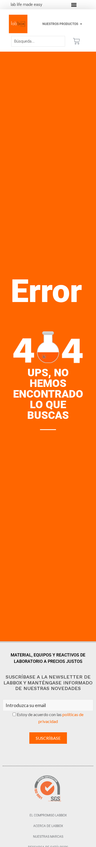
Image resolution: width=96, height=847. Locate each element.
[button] (73, 4)
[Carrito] (76, 41)
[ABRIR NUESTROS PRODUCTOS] (81, 24)
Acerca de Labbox (48, 826)
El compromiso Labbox (48, 815)
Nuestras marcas (48, 836)
